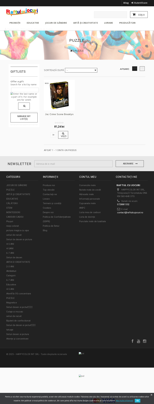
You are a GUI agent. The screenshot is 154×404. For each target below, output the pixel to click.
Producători (127, 22)
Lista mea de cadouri (90, 212)
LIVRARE (108, 22)
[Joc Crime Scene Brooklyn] (59, 95)
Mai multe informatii (124, 401)
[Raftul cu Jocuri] (28, 12)
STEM (9, 208)
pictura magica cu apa (17, 230)
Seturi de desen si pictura (19, 239)
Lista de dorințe (87, 217)
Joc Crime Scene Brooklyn (59, 114)
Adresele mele (86, 194)
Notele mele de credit (90, 189)
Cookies (47, 208)
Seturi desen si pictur (19, 307)
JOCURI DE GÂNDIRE (56, 22)
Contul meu (87, 176)
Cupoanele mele (87, 203)
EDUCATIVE (33, 22)
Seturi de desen (14, 257)
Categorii (10, 275)
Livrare (46, 198)
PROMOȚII (14, 22)
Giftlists (18, 71)
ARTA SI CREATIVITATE (18, 262)
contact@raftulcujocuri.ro (130, 212)
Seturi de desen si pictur (20, 325)
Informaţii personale (89, 198)
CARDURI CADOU (15, 217)
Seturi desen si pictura (17, 334)
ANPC (82, 208)
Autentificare (140, 3)
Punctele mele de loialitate (92, 221)
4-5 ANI (10, 244)
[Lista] (142, 68)
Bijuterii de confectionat (18, 320)
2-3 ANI (10, 266)
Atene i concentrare (18, 293)
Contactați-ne (50, 194)
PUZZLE (10, 189)
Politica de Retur (51, 226)
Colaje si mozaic (14, 311)
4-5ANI (9, 248)
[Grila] (134, 68)
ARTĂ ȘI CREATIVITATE (85, 22)
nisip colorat (12, 226)
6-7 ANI (10, 253)
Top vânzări (49, 189)
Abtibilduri (11, 271)
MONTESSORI (13, 212)
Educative (11, 284)
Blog (126, 2)
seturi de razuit (14, 235)
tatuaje (9, 329)
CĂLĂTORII (12, 203)
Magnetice (11, 302)
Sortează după (54, 70)
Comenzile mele (87, 185)
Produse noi (49, 185)
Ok (137, 401)
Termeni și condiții (52, 203)
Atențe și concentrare (17, 338)
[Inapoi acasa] (71, 51)
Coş (141, 15)
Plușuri (9, 221)
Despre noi (48, 212)
